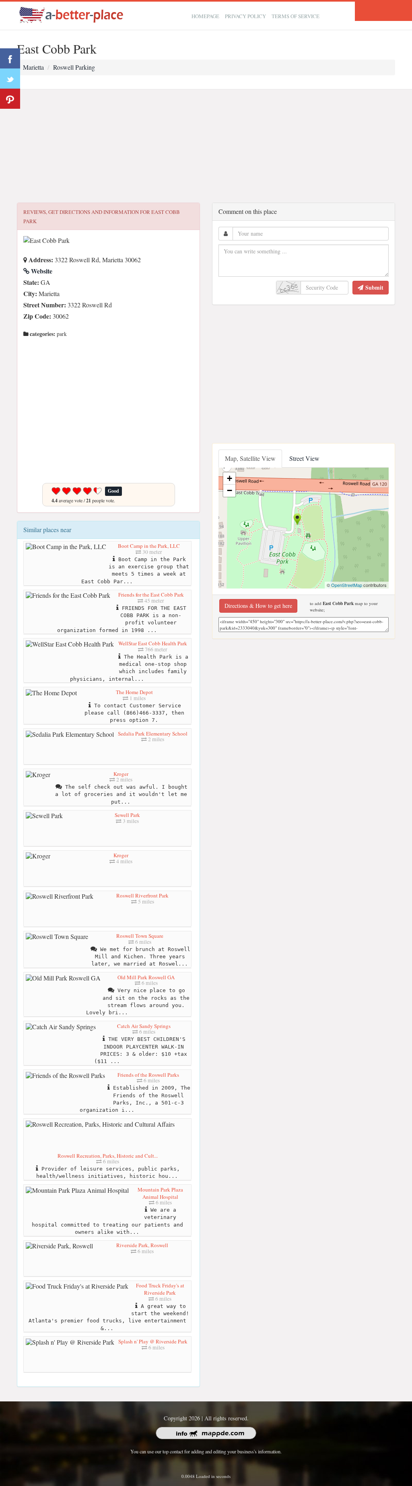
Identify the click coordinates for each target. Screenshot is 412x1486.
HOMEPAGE (205, 16)
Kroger (120, 773)
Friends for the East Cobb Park (151, 594)
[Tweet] (10, 78)
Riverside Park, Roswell (142, 1245)
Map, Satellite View (250, 458)
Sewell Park (127, 815)
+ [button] (229, 478)
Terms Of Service (295, 16)
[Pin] (10, 99)
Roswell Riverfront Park (142, 895)
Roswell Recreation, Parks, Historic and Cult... (108, 1155)
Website (40, 271)
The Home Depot (134, 692)
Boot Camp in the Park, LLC (149, 545)
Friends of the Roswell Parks (148, 1074)
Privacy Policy (245, 16)
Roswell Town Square (139, 935)
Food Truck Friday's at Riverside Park (160, 1289)
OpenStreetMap (346, 585)
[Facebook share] (10, 58)
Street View (304, 458)
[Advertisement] (206, 146)
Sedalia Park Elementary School (152, 733)
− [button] (229, 490)
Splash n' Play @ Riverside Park (152, 1341)
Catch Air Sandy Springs (144, 1026)
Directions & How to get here (258, 605)
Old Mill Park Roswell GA (146, 977)
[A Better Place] (71, 14)
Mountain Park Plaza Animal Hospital (160, 1193)
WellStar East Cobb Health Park (152, 643)
